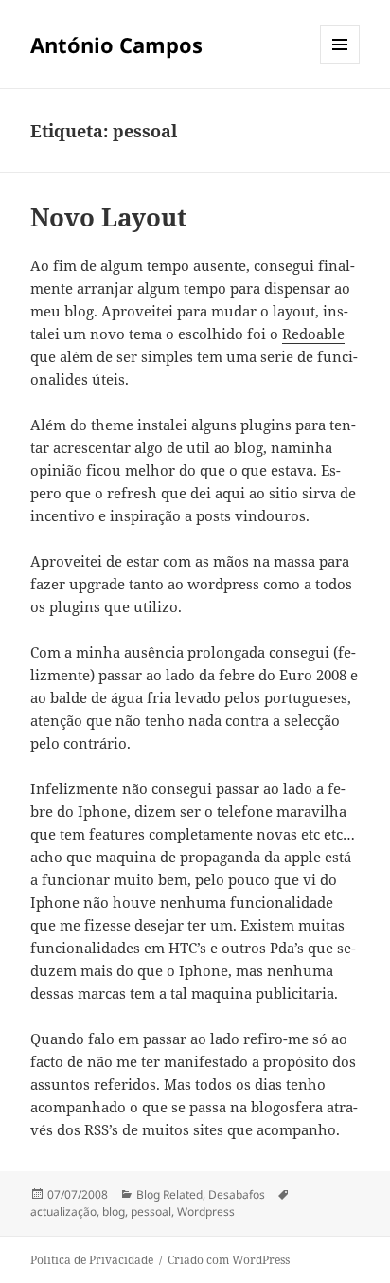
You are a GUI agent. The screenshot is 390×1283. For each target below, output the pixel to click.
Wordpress (206, 1211)
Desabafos (236, 1194)
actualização (63, 1211)
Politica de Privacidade (91, 1260)
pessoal (151, 1211)
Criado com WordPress (229, 1260)
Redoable (313, 333)
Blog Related (169, 1194)
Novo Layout (108, 217)
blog (113, 1211)
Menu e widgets (340, 63)
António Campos (116, 44)
